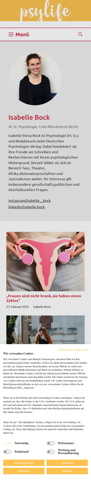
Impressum (81, 350)
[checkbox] (7, 443)
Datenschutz (65, 350)
